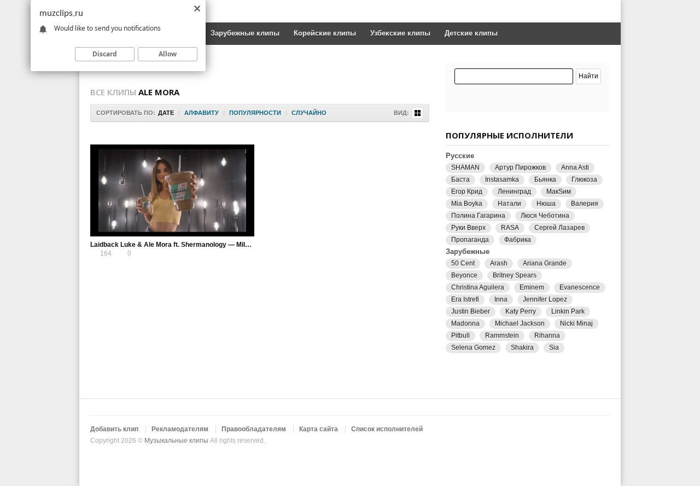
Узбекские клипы (400, 33)
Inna (501, 299)
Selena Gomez (473, 347)
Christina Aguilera (477, 287)
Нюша (546, 203)
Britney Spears (514, 275)
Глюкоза (584, 179)
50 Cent (463, 263)
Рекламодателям (179, 429)
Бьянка (545, 179)
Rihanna (547, 335)
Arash (499, 263)
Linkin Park (568, 311)
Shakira (522, 347)
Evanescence (579, 287)
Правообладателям (253, 429)
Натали (509, 203)
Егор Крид (466, 191)
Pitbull (460, 335)
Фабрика (517, 240)
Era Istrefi (465, 299)
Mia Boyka (466, 203)
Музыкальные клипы (176, 440)
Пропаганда (470, 240)
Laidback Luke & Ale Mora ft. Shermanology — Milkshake (179, 244)
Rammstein (502, 335)
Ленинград (514, 191)
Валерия (584, 203)
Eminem (532, 287)
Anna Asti (575, 167)
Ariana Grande (545, 263)
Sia (554, 347)
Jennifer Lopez (545, 299)
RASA (510, 228)
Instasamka (502, 179)
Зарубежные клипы (245, 33)
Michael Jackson (520, 323)
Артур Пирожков (520, 167)
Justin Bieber (470, 311)
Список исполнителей (387, 429)
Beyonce (464, 275)
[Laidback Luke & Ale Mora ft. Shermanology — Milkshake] (172, 190)
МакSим (558, 191)
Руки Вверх (468, 228)
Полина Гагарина (478, 215)
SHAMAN (465, 167)
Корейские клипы (325, 33)
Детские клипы (471, 33)
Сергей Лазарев (559, 228)
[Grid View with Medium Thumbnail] (417, 113)
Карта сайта (318, 429)
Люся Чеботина (545, 215)
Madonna (465, 323)
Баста (460, 179)
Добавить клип (114, 429)
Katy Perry (520, 311)
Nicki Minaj (576, 323)
